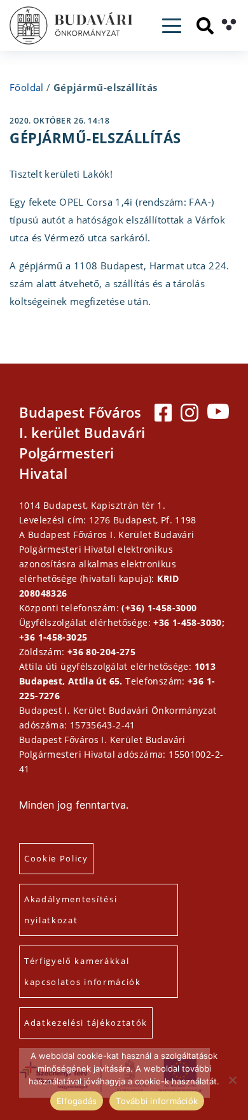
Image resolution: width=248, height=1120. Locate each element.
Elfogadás (77, 1101)
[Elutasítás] (232, 1080)
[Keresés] (205, 26)
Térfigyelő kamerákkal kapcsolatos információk (82, 971)
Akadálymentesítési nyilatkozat (70, 909)
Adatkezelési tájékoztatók (86, 1022)
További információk (157, 1101)
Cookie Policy (56, 858)
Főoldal (27, 87)
